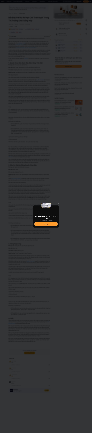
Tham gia (46, 224)
